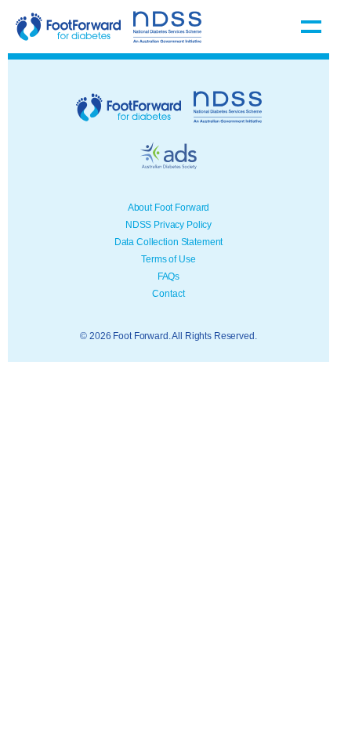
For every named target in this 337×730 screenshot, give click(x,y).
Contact (168, 293)
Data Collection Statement (168, 242)
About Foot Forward (168, 207)
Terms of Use (168, 259)
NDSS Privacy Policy (168, 224)
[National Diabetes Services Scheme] (167, 27)
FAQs (168, 276)
